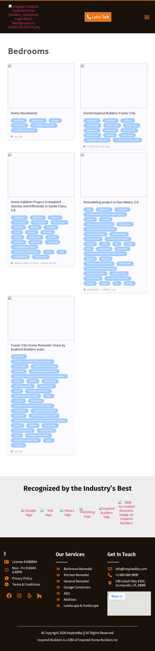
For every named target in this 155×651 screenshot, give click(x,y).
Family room (112, 125)
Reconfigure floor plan (43, 125)
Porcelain (18, 242)
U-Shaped (18, 401)
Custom (90, 219)
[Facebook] (9, 596)
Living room (19, 125)
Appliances (92, 120)
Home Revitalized (24, 113)
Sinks (48, 252)
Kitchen (55, 120)
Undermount (41, 257)
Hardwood (19, 371)
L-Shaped (47, 232)
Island (17, 232)
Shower (90, 244)
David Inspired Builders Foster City (109, 113)
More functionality (95, 234)
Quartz (17, 391)
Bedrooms (19, 120)
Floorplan (51, 227)
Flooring (35, 227)
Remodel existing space (127, 140)
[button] (147, 17)
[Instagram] (19, 596)
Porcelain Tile (93, 239)
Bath (89, 209)
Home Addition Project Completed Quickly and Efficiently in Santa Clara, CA (39, 206)
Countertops (92, 125)
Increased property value (99, 224)
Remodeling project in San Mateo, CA (111, 202)
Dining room (38, 120)
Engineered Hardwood (44, 366)
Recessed (52, 242)
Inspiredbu (74, 633)
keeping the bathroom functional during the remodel (39, 376)
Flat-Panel (18, 227)
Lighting (110, 135)
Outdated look (119, 234)
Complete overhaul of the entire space (105, 214)
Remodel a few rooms (24, 130)
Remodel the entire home (26, 252)
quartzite (35, 242)
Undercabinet (20, 257)
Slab (62, 252)
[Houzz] (39, 596)
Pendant (52, 237)
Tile (116, 244)
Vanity (130, 244)
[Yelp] (29, 596)
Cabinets (128, 120)
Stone (104, 244)
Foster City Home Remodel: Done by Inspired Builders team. (38, 347)
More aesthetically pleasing (100, 229)
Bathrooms (104, 209)
